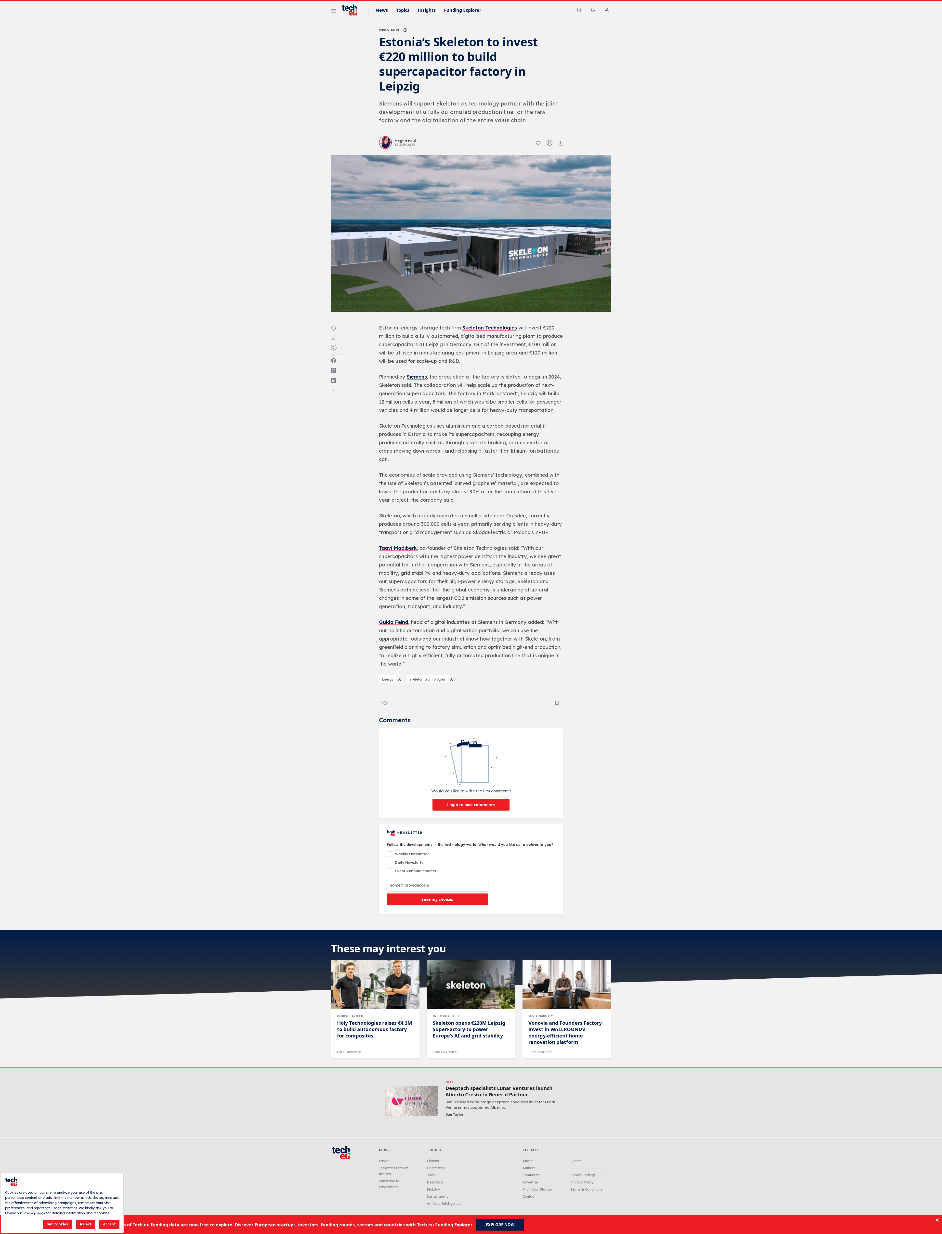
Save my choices (437, 899)
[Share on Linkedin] (333, 380)
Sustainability (540, 1016)
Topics (402, 10)
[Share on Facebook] (333, 360)
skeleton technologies (427, 679)
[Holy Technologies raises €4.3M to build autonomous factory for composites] (375, 985)
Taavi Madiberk (398, 548)
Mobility (433, 1189)
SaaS (431, 1175)
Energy (387, 679)
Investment (390, 29)
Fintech (433, 1161)
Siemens (417, 377)
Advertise (530, 1182)
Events (575, 1161)
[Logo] (352, 10)
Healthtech (436, 1168)
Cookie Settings (583, 1175)
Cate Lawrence (349, 1052)
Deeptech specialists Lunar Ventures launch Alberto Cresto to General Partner (498, 1091)
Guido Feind (393, 622)
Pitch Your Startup (537, 1189)
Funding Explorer (462, 10)
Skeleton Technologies (489, 328)
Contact (529, 1196)
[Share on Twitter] (333, 370)
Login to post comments (471, 804)
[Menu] (333, 11)
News (382, 10)
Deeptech (435, 1182)
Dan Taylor (454, 1114)
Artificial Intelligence (443, 1203)
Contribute (531, 1175)
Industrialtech (350, 1016)
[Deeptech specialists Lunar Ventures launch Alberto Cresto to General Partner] (411, 1101)
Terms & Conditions (586, 1189)
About (528, 1161)
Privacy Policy (581, 1182)
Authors (529, 1168)
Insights (427, 10)
